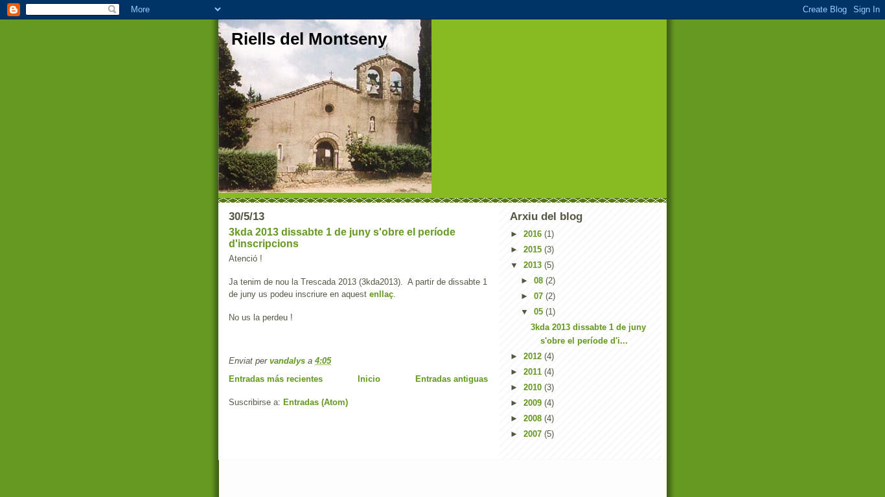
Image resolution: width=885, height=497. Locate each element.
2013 (533, 265)
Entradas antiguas (451, 379)
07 (540, 296)
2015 (533, 249)
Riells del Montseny (309, 39)
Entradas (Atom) (315, 402)
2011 (533, 372)
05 (540, 311)
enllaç (381, 294)
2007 (533, 434)
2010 (533, 387)
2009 (533, 403)
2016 (533, 234)
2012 (533, 356)
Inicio (369, 379)
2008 (533, 418)
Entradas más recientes (276, 379)
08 (540, 280)
